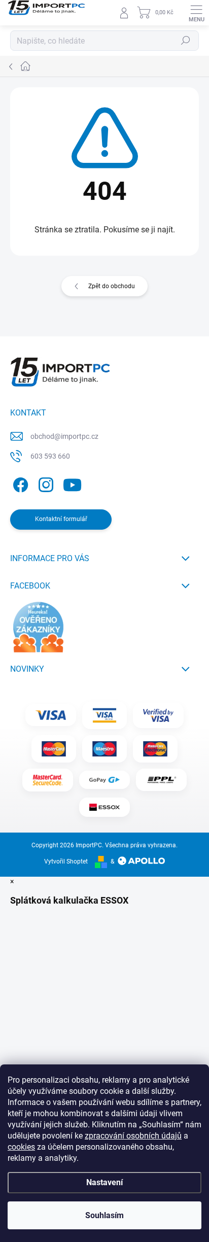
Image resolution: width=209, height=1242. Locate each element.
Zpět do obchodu (111, 286)
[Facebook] (19, 483)
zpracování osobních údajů (133, 1136)
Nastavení (104, 1182)
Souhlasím (104, 1215)
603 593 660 (50, 456)
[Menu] (196, 12)
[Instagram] (44, 483)
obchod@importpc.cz (64, 436)
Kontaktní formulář (61, 519)
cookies (21, 1147)
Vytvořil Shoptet (66, 861)
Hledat (186, 40)
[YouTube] (72, 483)
